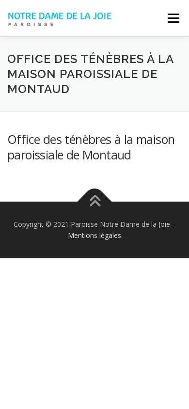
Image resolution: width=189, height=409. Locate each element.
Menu (173, 18)
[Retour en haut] (95, 201)
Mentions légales (94, 235)
